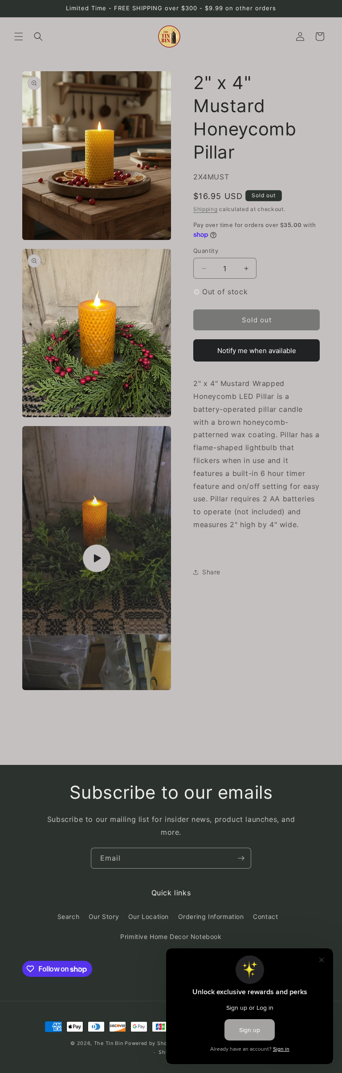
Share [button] (211, 572)
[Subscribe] (241, 858)
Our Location (148, 916)
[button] (18, 36)
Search (68, 916)
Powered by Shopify (151, 1043)
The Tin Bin (108, 1043)
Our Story (104, 916)
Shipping (205, 209)
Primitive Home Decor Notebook (170, 936)
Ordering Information (211, 916)
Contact (265, 916)
